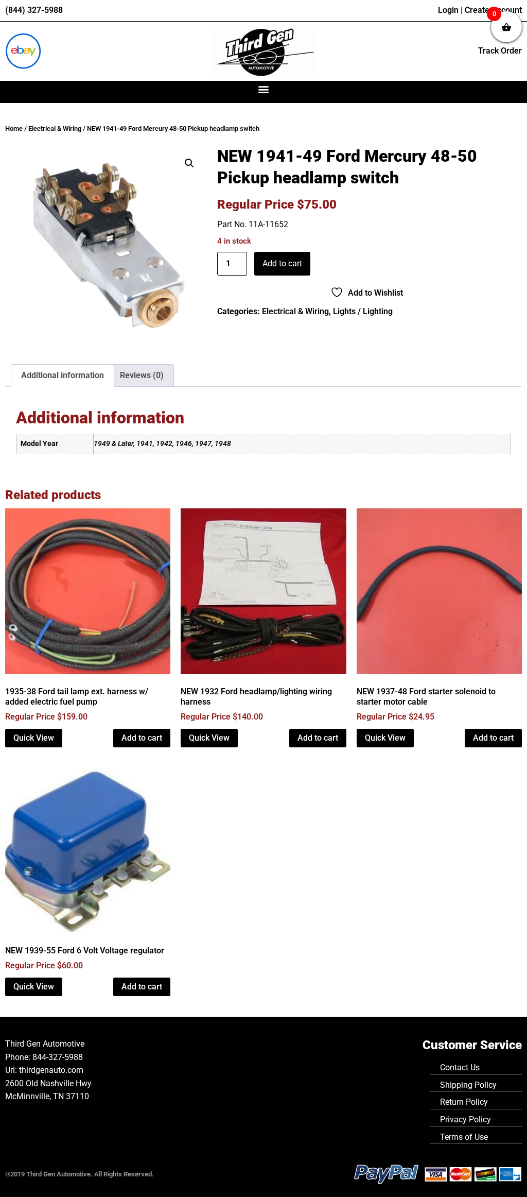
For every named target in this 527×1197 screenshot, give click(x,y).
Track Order (500, 51)
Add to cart (282, 263)
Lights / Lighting (363, 311)
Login (448, 10)
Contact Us (460, 1067)
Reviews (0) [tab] (142, 375)
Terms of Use (464, 1137)
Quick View (33, 738)
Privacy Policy (465, 1119)
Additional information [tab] (62, 375)
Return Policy (464, 1102)
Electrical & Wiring (54, 128)
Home (14, 128)
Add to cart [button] (141, 738)
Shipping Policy (468, 1085)
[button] (263, 89)
